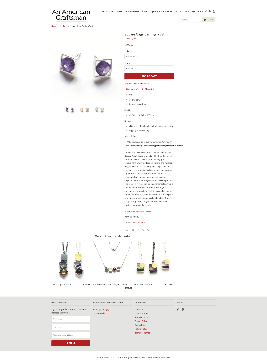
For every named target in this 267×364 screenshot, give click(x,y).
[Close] (168, 160)
